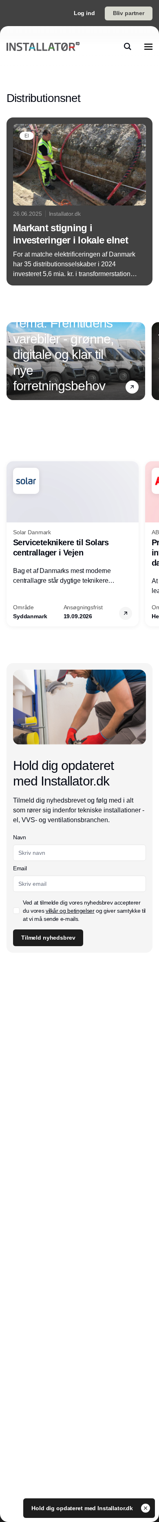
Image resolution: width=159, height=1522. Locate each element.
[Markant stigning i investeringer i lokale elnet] (79, 201)
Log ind (84, 13)
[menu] (148, 46)
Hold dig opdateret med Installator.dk (83, 1508)
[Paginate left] (13, 361)
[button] (132, 387)
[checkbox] (16, 910)
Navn (19, 837)
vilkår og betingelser (70, 910)
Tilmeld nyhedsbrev (48, 937)
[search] (127, 46)
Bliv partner (128, 13)
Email (19, 868)
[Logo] (43, 46)
